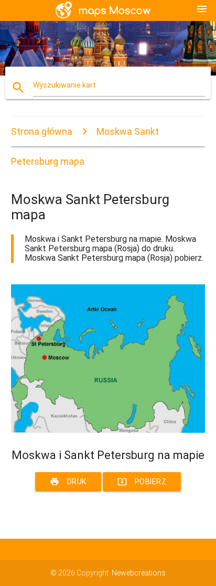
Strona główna (41, 131)
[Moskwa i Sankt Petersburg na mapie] (108, 430)
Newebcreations (139, 573)
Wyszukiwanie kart (64, 85)
